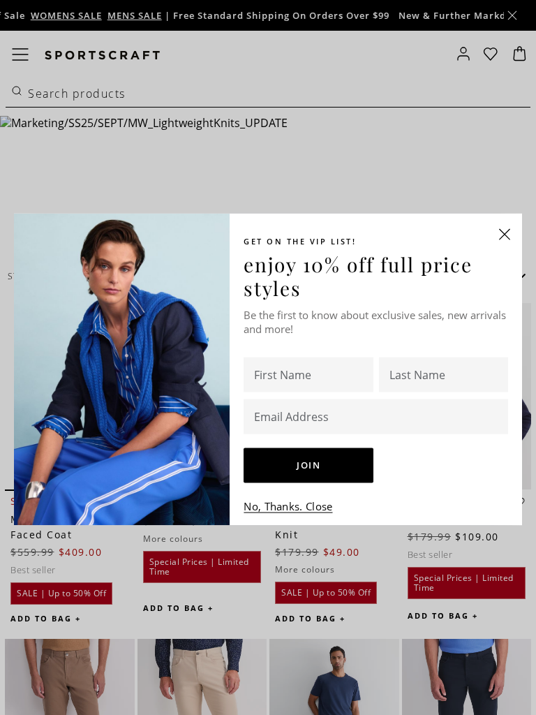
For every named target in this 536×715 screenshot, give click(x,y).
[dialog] (268, 357)
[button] (504, 234)
